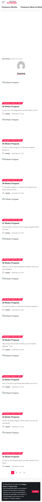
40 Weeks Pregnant (10, 106)
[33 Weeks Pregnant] (21, 365)
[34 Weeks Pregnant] (21, 326)
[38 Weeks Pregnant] (21, 169)
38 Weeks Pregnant (10, 183)
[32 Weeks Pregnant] (21, 403)
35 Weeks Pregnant (10, 303)
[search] (38, 2)
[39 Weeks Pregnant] (21, 129)
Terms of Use (13, 486)
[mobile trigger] (4, 2)
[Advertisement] (21, 32)
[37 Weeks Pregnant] (21, 209)
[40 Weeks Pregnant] (21, 92)
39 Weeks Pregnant (10, 144)
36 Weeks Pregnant (10, 263)
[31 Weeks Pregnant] (21, 442)
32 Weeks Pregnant (10, 417)
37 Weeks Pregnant (10, 223)
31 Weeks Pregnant (10, 457)
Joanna (7, 114)
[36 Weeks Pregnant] (21, 249)
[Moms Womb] (11, 2)
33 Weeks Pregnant (10, 380)
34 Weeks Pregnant (10, 340)
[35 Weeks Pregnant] (21, 288)
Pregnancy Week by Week (12, 103)
